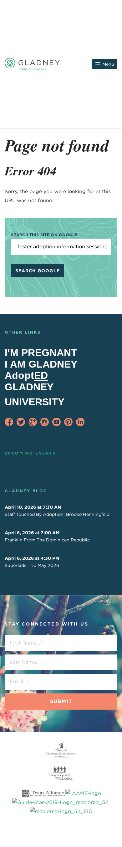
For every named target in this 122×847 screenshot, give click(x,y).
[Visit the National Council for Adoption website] (61, 774)
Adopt (26, 375)
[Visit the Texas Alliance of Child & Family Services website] (61, 802)
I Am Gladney (41, 364)
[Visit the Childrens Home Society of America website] (61, 750)
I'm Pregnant (41, 352)
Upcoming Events (30, 453)
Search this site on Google (44, 235)
